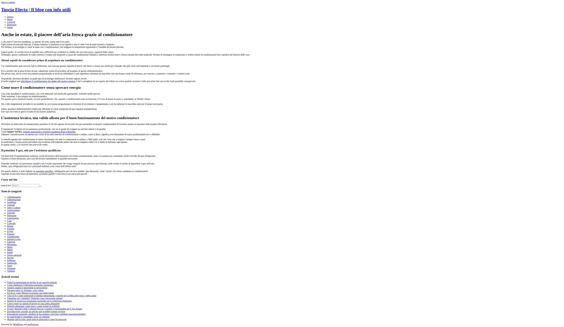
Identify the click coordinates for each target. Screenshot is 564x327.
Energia (10, 228)
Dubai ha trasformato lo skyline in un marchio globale (32, 282)
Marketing (12, 244)
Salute (10, 27)
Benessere (11, 24)
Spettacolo (12, 263)
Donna (10, 17)
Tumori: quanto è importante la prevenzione (27, 287)
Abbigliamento (14, 197)
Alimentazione (14, 199)
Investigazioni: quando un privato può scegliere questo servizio (36, 311)
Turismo (11, 271)
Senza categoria (14, 255)
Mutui (10, 250)
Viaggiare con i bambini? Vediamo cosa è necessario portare (35, 298)
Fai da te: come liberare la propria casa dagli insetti (30, 293)
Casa (9, 221)
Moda (9, 19)
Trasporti (11, 268)
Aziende (11, 213)
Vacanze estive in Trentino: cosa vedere (25, 290)
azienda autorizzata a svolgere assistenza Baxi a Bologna (49, 131)
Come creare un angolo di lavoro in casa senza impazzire (33, 303)
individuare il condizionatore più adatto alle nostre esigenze (48, 81)
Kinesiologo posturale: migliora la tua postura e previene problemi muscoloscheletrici (46, 314)
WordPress (18, 324)
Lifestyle (11, 22)
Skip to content (8, 2)
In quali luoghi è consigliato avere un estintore (28, 317)
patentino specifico (44, 171)
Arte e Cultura (13, 207)
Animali (11, 205)
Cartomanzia (13, 218)
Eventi (10, 231)
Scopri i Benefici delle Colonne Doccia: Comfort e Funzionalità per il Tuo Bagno (44, 309)
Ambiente (11, 202)
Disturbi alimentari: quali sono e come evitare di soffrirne (33, 306)
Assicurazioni (13, 210)
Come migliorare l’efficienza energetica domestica (30, 285)
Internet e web (13, 239)
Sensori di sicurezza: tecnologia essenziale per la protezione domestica (39, 301)
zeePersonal (32, 324)
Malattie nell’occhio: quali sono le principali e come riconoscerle (37, 319)
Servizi (10, 258)
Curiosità (11, 223)
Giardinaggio (13, 236)
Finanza (10, 234)
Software (11, 260)
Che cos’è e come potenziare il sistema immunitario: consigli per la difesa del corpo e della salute (51, 295)
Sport (9, 265)
